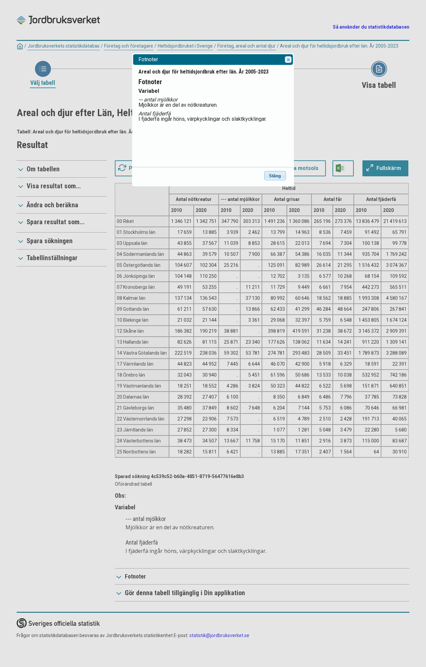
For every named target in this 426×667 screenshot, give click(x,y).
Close (288, 59)
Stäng (275, 175)
